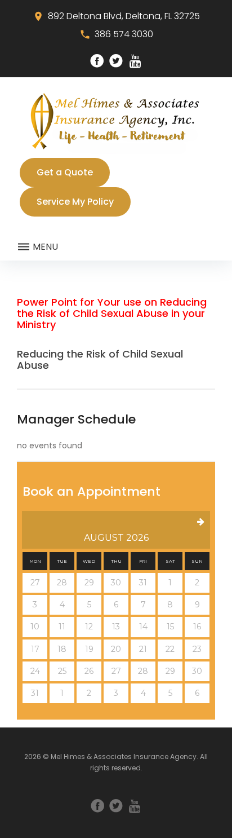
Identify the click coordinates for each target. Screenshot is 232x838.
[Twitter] (116, 60)
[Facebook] (96, 60)
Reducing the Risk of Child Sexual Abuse (100, 359)
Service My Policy (75, 201)
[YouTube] (135, 60)
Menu (44, 246)
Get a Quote (65, 172)
